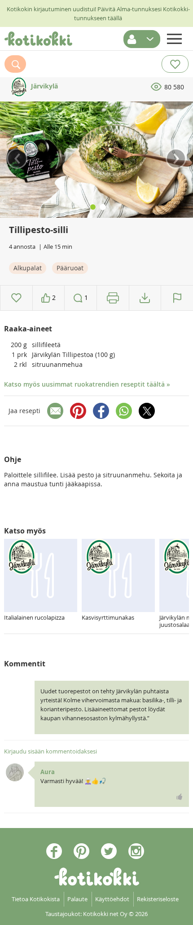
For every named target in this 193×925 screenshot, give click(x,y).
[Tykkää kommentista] (179, 796)
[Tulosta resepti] (113, 298)
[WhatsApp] (124, 411)
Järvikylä (43, 86)
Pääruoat (70, 268)
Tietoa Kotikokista (36, 899)
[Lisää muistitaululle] (16, 298)
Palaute (77, 899)
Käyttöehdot (112, 899)
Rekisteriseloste (158, 899)
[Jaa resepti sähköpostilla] (55, 411)
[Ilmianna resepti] (177, 298)
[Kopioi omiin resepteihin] (145, 298)
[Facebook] (101, 411)
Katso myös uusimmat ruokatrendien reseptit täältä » (87, 384)
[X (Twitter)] (147, 411)
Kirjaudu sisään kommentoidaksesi (50, 751)
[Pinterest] (78, 411)
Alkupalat (27, 268)
